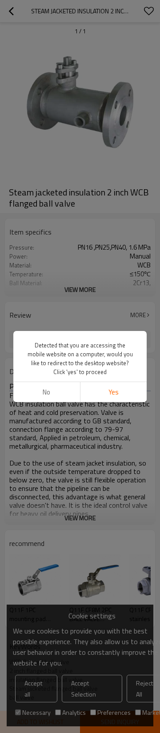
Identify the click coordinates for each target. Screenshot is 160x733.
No (46, 392)
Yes (113, 392)
